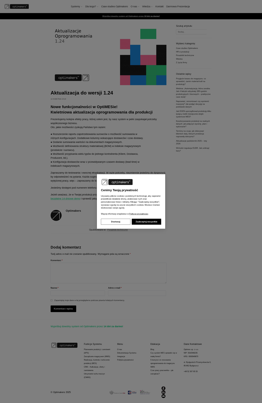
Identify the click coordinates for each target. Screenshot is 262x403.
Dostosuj (115, 222)
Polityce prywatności (138, 214)
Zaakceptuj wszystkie (146, 222)
